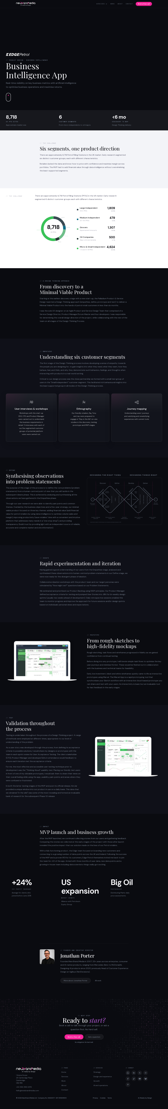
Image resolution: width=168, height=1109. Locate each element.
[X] (139, 1073)
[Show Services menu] (106, 4)
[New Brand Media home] (25, 4)
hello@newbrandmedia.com (27, 1090)
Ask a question (94, 1037)
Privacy (95, 1098)
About (120, 4)
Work (113, 4)
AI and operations (100, 1085)
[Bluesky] (145, 1079)
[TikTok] (134, 1079)
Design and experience (102, 1076)
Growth (96, 1081)
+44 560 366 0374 (24, 1087)
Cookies (103, 1098)
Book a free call (144, 4)
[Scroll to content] (8, 97)
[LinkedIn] (134, 1073)
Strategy (97, 1072)
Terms (109, 1098)
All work (98, 980)
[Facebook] (128, 1079)
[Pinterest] (128, 1084)
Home (63, 1072)
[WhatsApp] (128, 1073)
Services (100, 4)
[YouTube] (139, 1079)
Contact (129, 4)
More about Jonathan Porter (75, 980)
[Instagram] (145, 1073)
